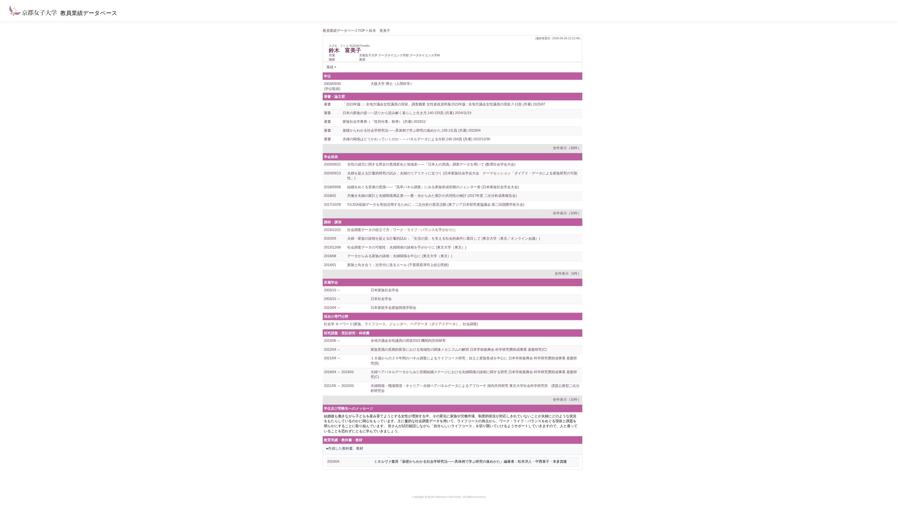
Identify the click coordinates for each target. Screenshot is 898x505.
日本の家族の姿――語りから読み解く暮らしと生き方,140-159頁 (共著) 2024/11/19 (407, 113)
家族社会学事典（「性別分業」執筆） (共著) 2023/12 (384, 121)
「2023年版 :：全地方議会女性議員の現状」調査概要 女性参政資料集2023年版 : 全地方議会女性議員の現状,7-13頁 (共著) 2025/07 (444, 104)
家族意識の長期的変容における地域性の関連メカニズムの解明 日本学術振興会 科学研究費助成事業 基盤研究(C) (459, 349)
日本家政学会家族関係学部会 (393, 308)
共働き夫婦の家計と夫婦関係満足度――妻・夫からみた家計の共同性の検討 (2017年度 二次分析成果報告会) (432, 196)
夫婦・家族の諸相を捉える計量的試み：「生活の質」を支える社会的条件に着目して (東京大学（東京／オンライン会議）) (443, 238)
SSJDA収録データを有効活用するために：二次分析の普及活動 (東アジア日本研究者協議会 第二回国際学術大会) (435, 204)
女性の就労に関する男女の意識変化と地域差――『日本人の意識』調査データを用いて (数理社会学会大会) (431, 164)
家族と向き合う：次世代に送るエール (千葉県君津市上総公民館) (398, 265)
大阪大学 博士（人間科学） (392, 84)
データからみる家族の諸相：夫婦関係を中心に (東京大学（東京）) (399, 256)
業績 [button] (329, 67)
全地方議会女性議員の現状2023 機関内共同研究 (408, 341)
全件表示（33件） (567, 148)
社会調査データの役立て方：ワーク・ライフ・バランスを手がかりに (401, 230)
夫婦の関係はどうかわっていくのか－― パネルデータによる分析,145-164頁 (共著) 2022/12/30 (416, 139)
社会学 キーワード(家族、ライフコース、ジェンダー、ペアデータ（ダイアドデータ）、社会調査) (401, 324)
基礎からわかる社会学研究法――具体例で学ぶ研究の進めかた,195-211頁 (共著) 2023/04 (412, 130)
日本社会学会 (381, 299)
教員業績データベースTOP (344, 30)
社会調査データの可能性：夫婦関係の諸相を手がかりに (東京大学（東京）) (406, 247)
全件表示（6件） (568, 273)
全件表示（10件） (567, 213)
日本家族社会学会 (385, 290)
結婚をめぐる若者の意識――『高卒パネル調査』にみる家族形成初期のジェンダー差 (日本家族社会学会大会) (433, 187)
